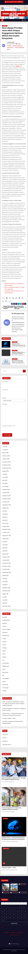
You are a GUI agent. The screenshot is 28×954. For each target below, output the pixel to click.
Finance (4, 641)
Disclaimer (5, 741)
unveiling (19, 13)
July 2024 (4, 511)
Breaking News (6, 620)
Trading (4, 691)
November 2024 (6, 498)
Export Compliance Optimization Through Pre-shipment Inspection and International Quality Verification (13, 703)
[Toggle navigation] (22, 20)
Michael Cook (11, 42)
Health (4, 651)
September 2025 (6, 468)
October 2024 (6, 502)
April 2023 (4, 551)
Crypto (4, 626)
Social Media (5, 678)
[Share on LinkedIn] (13, 298)
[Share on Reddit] (22, 298)
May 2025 (4, 480)
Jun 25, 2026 (15, 346)
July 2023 (4, 541)
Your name (5, 381)
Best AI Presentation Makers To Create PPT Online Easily (18, 362)
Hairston (12, 781)
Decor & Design (6, 629)
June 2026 (5, 449)
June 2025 (5, 477)
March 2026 (5, 452)
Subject (4, 398)
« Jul (2, 927)
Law (3, 660)
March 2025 (5, 486)
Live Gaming (5, 663)
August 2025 (5, 471)
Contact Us (5, 734)
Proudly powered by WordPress (10, 949)
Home (3, 654)
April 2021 (4, 603)
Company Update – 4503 (8, 718)
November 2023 (6, 529)
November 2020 (6, 606)
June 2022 (4, 581)
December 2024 (6, 495)
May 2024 (4, 517)
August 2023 (5, 538)
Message (4, 404)
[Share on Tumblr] (3, 301)
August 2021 (5, 594)
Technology (5, 25)
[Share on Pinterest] (19, 298)
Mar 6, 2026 (6, 870)
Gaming (4, 648)
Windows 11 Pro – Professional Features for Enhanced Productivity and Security (13, 838)
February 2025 (6, 489)
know (11, 13)
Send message (7, 435)
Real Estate (5, 672)
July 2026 (4, 446)
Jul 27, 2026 (6, 811)
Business (4, 623)
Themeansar (14, 950)
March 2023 (5, 554)
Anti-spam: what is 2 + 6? (8, 426)
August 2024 (5, 508)
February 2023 (6, 557)
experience (12, 15)
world (23, 13)
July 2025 (4, 474)
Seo (3, 675)
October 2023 (5, 532)
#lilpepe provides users (17, 45)
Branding (4, 617)
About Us (4, 737)
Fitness (4, 645)
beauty (16, 15)
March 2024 (5, 523)
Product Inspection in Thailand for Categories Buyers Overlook (11, 808)
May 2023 (4, 548)
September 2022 (6, 572)
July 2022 (4, 578)
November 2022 (6, 566)
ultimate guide (6, 13)
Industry (4, 657)
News (3, 669)
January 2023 (5, 560)
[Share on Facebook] (7, 298)
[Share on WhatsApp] (16, 298)
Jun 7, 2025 (14, 363)
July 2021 (4, 597)
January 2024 (5, 526)
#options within (10, 47)
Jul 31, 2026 (6, 781)
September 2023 (6, 535)
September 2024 (6, 505)
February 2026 (6, 456)
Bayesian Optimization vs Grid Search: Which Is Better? (18, 354)
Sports (4, 681)
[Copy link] (10, 301)
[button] (25, 20)
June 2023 (4, 545)
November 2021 (6, 591)
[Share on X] (10, 298)
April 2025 (4, 483)
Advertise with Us (6, 744)
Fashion (4, 638)
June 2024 (5, 514)
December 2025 (6, 462)
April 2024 (4, 520)
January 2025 (5, 492)
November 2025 (6, 465)
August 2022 (5, 575)
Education (4, 632)
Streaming (5, 684)
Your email (5, 390)
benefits (14, 13)
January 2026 (5, 459)
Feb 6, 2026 (14, 355)
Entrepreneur (5, 635)
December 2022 (6, 563)
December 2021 (6, 587)
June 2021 (4, 600)
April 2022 (4, 584)
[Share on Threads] (6, 301)
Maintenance (5, 666)
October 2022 (5, 569)
